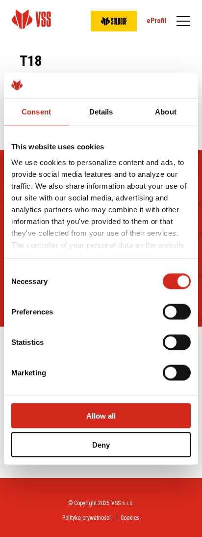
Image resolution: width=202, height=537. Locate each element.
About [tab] (166, 112)
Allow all (101, 416)
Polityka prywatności (86, 517)
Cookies (130, 517)
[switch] (177, 312)
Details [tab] (101, 112)
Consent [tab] (36, 112)
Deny (101, 444)
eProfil (157, 21)
